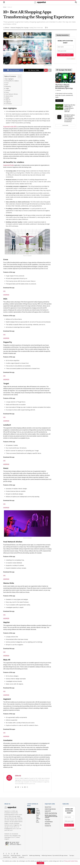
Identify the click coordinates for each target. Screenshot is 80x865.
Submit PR (48, 811)
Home (4, 7)
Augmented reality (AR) (9, 126)
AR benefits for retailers (12, 80)
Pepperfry (8, 86)
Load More (65, 125)
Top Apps (26, 27)
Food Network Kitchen (11, 94)
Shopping (18, 27)
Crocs (7, 82)
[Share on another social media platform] (49, 70)
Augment (8, 101)
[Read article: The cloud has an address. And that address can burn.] (31, 811)
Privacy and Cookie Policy (70, 861)
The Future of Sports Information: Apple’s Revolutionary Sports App (64, 86)
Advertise (47, 823)
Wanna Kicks (9, 96)
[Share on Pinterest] (46, 70)
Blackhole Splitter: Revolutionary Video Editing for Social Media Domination (69, 118)
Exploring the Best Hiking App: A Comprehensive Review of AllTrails (69, 108)
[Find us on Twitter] (6, 854)
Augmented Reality (8, 165)
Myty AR (8, 99)
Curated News (49, 821)
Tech (22, 27)
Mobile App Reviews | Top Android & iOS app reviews (51, 816)
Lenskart (7, 90)
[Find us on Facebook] (3, 854)
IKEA (6, 84)
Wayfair (7, 98)
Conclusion (9, 103)
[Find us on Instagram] (11, 854)
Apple (58, 81)
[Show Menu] (4, 2)
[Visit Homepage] (40, 2)
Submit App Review (50, 809)
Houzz (7, 92)
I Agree (40, 863)
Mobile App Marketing (51, 813)
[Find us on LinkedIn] (9, 854)
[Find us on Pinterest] (17, 854)
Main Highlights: (9, 79)
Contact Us (48, 825)
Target (7, 88)
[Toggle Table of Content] (18, 76)
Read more (60, 100)
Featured (10, 7)
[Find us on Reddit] (14, 854)
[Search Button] (76, 2)
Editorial (7, 27)
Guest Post (48, 807)
